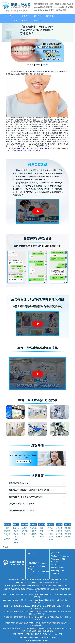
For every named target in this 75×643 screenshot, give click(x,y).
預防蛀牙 (59, 531)
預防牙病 (68, 534)
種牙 (7, 528)
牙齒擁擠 (33, 534)
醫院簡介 (25, 16)
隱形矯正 (33, 528)
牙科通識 (68, 528)
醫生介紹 (38, 16)
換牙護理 (59, 534)
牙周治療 (50, 524)
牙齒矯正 (33, 524)
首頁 (11, 16)
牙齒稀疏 (33, 531)
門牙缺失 (7, 531)
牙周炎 (50, 528)
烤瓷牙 (24, 534)
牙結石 (16, 531)
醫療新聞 (50, 16)
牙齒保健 (45, 65)
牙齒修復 (24, 524)
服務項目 (38, 21)
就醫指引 (25, 21)
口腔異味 (68, 531)
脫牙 (41, 534)
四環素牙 (16, 540)
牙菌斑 (16, 534)
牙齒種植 (7, 524)
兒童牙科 (59, 524)
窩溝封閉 (59, 537)
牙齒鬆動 (50, 540)
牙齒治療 (42, 524)
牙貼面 (16, 543)
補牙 (41, 528)
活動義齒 (24, 531)
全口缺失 (7, 539)
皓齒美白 (16, 528)
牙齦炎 (50, 534)
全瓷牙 (24, 528)
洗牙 (15, 537)
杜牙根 (42, 537)
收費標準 (13, 21)
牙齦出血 (50, 531)
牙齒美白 (16, 524)
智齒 (41, 531)
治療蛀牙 (59, 528)
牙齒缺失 (68, 537)
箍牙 (33, 537)
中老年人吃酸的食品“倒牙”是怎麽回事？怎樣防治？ (38, 72)
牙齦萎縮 (50, 537)
